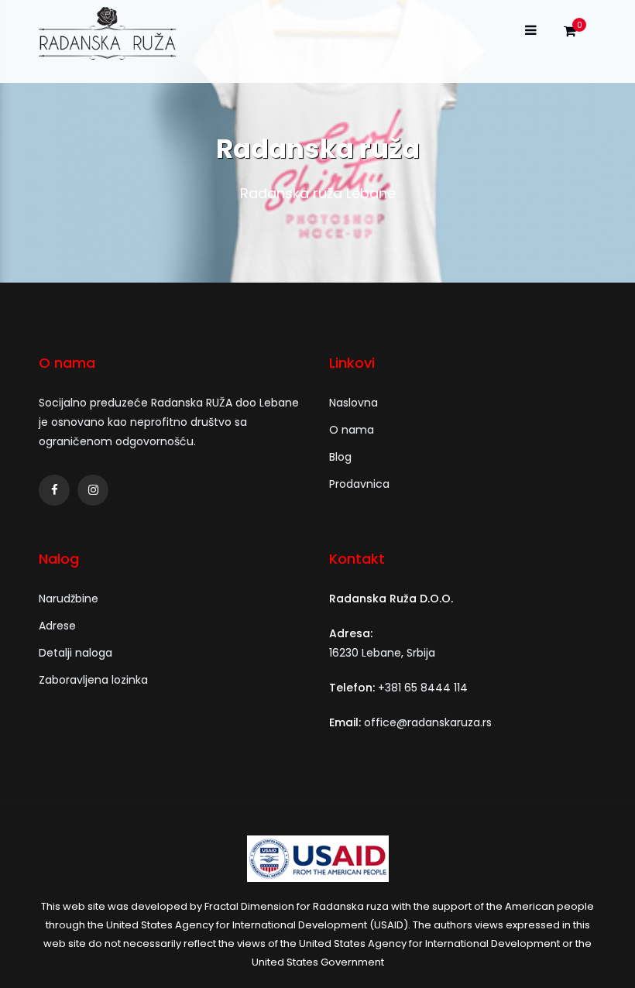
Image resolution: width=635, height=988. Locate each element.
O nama (351, 429)
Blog (340, 457)
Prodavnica (359, 484)
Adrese (57, 625)
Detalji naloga (75, 652)
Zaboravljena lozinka (93, 680)
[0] (570, 35)
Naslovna (353, 402)
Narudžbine (68, 598)
